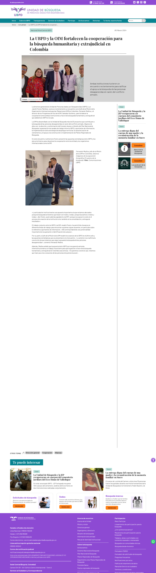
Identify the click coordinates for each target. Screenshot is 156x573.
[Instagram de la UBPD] (141, 2)
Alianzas (58, 453)
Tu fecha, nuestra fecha (112, 21)
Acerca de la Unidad (84, 521)
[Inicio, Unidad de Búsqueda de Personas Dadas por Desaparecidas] (37, 12)
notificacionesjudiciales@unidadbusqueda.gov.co (27, 552)
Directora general (83, 527)
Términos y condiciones (123, 569)
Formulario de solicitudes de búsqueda (128, 554)
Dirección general (32, 453)
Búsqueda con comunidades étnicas (127, 543)
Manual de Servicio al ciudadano (126, 566)
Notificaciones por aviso (123, 560)
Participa (71, 21)
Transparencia (39, 21)
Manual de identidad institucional (88, 540)
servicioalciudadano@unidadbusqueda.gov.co (40, 540)
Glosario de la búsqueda (85, 534)
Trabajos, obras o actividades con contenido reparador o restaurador (127, 539)
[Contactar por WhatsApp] (153, 541)
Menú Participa (120, 521)
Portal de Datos (82, 565)
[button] (153, 460)
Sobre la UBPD (24, 21)
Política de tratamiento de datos (126, 563)
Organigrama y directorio (86, 530)
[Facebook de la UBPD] (145, 2)
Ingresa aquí (19, 506)
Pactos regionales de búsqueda (88, 568)
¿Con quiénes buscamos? (124, 530)
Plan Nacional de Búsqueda (86, 554)
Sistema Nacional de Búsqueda (88, 551)
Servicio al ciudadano (56, 21)
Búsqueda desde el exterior (124, 546)
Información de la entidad (86, 537)
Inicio (14, 21)
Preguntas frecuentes (122, 557)
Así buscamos (83, 21)
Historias (96, 21)
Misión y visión (82, 524)
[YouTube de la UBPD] (134, 2)
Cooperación (47, 453)
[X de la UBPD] (138, 2)
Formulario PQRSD (121, 551)
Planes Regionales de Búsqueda (88, 557)
